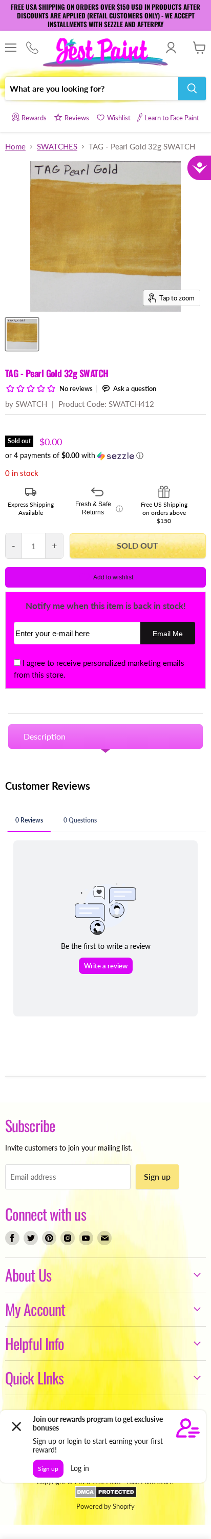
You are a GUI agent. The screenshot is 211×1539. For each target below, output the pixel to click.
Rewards (34, 118)
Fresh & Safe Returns (99, 508)
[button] (105, 456)
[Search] (192, 88)
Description (45, 736)
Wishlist (119, 118)
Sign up (157, 1176)
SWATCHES (57, 146)
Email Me (168, 634)
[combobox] (91, 88)
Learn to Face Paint (171, 118)
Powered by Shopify (105, 1506)
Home (15, 146)
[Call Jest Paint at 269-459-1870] (32, 48)
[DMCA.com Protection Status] (106, 1495)
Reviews (77, 118)
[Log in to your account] (170, 47)
